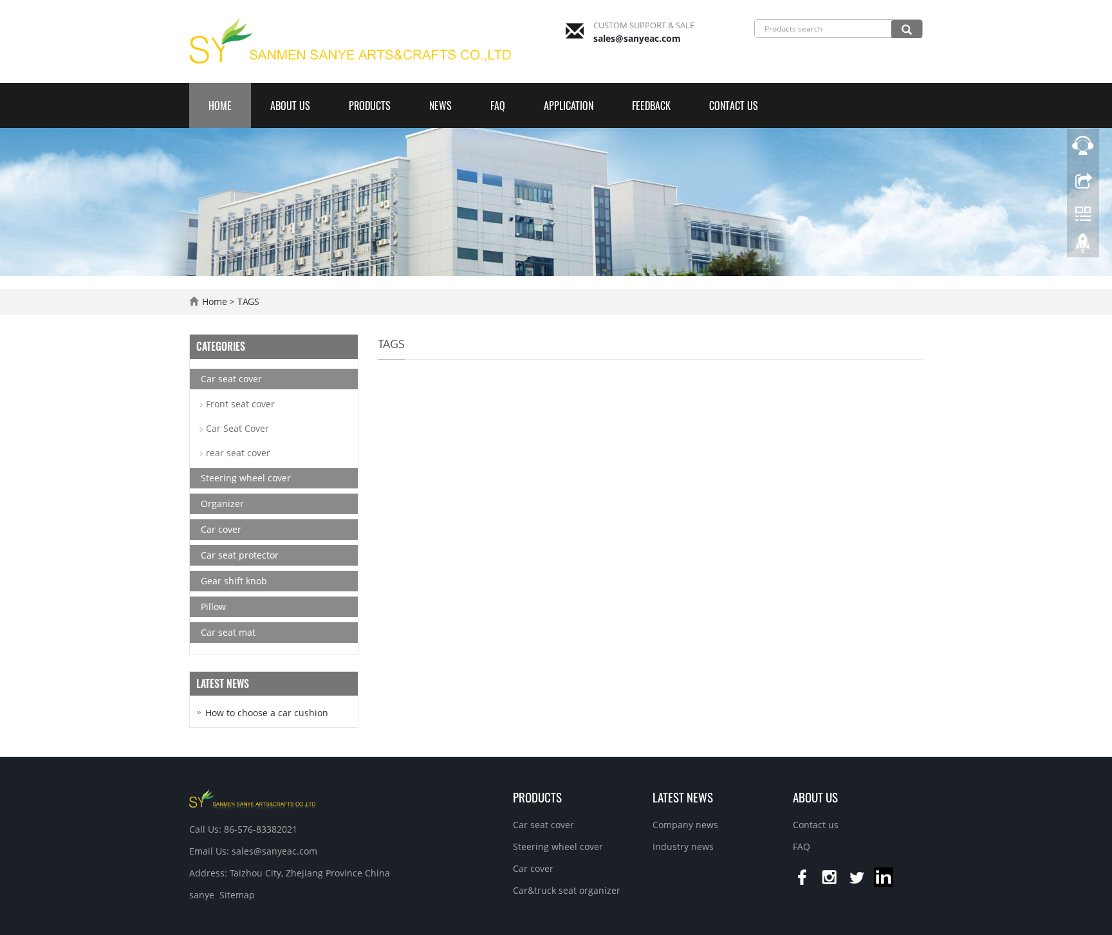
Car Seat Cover (237, 428)
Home (220, 105)
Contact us (733, 105)
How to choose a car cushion (266, 713)
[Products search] (906, 29)
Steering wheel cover (246, 478)
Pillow (213, 606)
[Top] (1083, 246)
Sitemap (237, 895)
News (440, 105)
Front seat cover (240, 404)
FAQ (497, 105)
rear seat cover (238, 453)
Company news (685, 825)
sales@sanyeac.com (637, 38)
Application (568, 105)
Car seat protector (240, 555)
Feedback (651, 105)
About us (290, 105)
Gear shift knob (234, 581)
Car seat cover (231, 379)
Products (370, 105)
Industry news (683, 846)
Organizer (222, 503)
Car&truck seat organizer (566, 890)
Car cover (221, 529)
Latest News (683, 797)
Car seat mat (228, 632)
